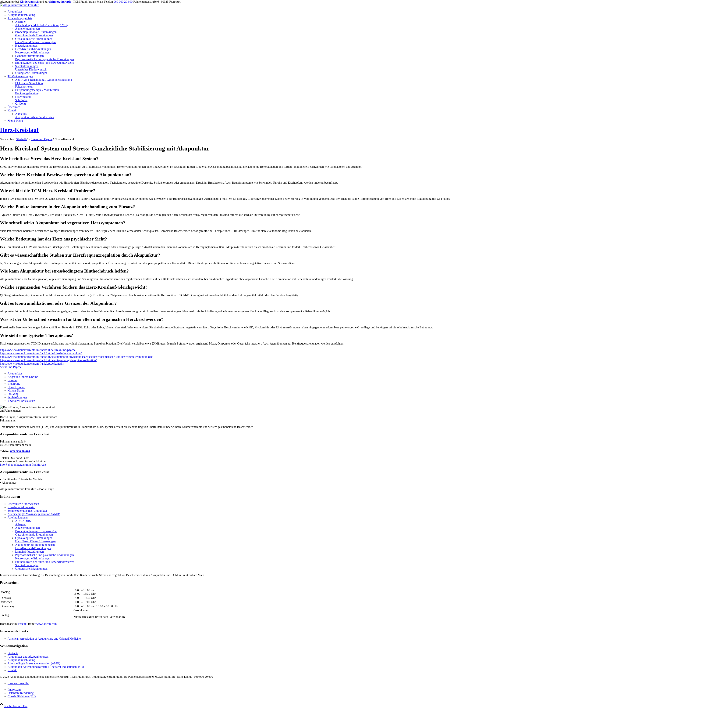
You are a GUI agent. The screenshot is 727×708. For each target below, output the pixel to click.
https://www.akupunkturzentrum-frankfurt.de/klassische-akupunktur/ (41, 353)
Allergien (20, 524)
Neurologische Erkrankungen (32, 558)
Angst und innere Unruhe (23, 376)
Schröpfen (21, 100)
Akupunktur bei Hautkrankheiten (35, 544)
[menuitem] (367, 11)
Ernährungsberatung (27, 93)
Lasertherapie (23, 96)
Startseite (13, 653)
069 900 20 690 (123, 1)
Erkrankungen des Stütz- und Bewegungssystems (44, 561)
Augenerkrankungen (27, 527)
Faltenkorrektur (24, 86)
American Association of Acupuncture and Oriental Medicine (44, 638)
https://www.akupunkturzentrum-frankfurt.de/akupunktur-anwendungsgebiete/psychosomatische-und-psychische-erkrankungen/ (76, 356)
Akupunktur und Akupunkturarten (28, 656)
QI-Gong (13, 394)
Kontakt (12, 670)
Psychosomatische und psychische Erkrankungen (44, 555)
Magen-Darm (16, 390)
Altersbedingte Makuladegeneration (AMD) (34, 514)
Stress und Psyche (11, 367)
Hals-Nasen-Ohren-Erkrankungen (35, 541)
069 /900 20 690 (20, 451)
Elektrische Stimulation (29, 83)
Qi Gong (20, 103)
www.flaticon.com (45, 623)
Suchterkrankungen (26, 565)
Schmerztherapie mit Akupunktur (27, 510)
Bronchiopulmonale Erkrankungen (36, 531)
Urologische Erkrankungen (31, 568)
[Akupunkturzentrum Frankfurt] (19, 5)
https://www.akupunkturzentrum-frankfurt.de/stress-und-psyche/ (38, 350)
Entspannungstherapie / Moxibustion (37, 90)
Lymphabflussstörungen (29, 551)
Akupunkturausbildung (21, 660)
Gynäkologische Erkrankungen (33, 538)
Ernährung (14, 383)
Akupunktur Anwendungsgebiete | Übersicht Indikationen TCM (46, 666)
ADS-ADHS (23, 520)
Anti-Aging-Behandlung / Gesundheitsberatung (43, 79)
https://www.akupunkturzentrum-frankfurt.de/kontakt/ (32, 363)
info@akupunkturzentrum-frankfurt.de (23, 464)
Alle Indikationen (18, 517)
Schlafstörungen (17, 397)
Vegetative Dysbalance (21, 400)
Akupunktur (15, 373)
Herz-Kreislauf (19, 129)
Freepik (22, 623)
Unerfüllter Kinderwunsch (23, 503)
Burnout (12, 380)
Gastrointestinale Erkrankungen (34, 534)
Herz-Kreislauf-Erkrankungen (33, 548)
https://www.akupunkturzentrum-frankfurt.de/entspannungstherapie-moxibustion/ (48, 360)
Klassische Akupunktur (21, 507)
